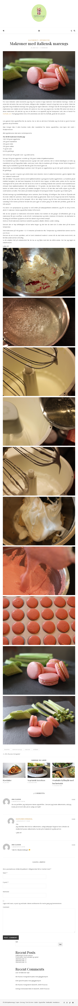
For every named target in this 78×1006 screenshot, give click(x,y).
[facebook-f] (64, 1002)
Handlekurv (56, 1002)
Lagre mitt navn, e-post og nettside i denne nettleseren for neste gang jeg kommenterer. (32, 903)
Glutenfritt (33, 40)
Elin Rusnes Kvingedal (12, 754)
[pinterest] (73, 1002)
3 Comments (44, 48)
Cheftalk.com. (7, 114)
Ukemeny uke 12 (21, 959)
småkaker (35, 749)
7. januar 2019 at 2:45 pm (18, 847)
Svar (73, 799)
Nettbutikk (49, 1002)
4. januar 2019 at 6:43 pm (18, 801)
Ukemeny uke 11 (21, 960)
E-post (5, 882)
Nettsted (6, 892)
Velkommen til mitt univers (24, 955)
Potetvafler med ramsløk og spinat (27, 957)
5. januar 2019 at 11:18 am (23, 821)
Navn (5, 873)
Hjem (17, 1002)
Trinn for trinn (29, 1002)
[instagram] (67, 1002)
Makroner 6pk (24, 973)
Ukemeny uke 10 (21, 962)
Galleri (36, 1002)
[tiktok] (70, 1002)
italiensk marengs (17, 749)
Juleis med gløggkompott (40, 977)
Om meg (22, 1002)
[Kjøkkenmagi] (39, 13)
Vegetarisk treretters (36, 780)
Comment (6, 907)
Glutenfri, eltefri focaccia (39, 985)
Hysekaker (7, 780)
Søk (17, 942)
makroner (27, 749)
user (17, 973)
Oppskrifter (45, 40)
